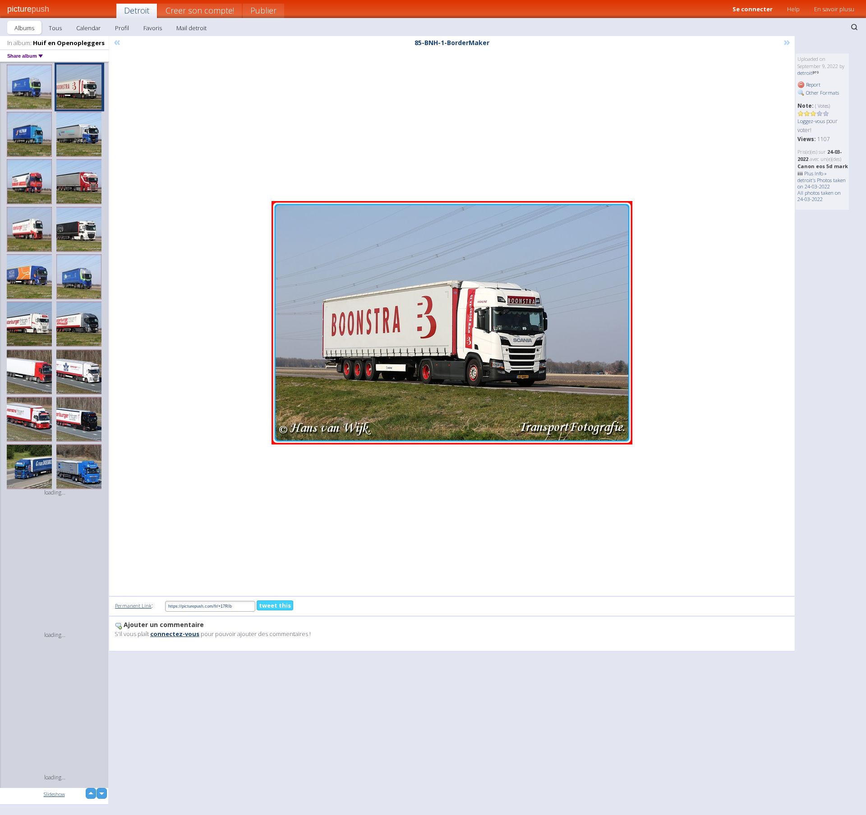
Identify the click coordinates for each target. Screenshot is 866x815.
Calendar (88, 28)
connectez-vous (174, 634)
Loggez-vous (811, 121)
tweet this (275, 605)
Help (793, 9)
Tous (55, 28)
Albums (24, 28)
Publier (263, 10)
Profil (122, 28)
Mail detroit (191, 28)
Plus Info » (815, 173)
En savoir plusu (834, 9)
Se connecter (752, 9)
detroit (804, 72)
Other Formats (822, 92)
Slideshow (54, 794)
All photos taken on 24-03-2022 (819, 195)
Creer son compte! (200, 10)
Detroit (136, 10)
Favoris (152, 28)
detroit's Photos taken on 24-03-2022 (821, 183)
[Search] (854, 27)
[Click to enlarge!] (452, 322)
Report (812, 84)
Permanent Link (133, 605)
